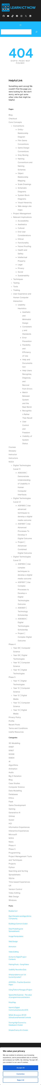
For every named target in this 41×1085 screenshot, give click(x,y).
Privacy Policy (15, 717)
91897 (11, 747)
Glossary (12, 451)
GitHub (12, 816)
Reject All (20, 1080)
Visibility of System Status (27, 440)
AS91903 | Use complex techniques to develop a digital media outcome (25, 571)
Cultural (21, 228)
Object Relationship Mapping (23, 177)
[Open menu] (20, 25)
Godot (11, 820)
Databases (13, 794)
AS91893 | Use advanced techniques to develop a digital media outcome (25, 512)
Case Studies (14, 783)
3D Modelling (14, 743)
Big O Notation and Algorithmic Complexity (20, 917)
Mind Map (12, 1002)
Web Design (14, 896)
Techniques (18, 279)
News (11, 842)
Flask (11, 801)
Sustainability (23, 275)
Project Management (22, 213)
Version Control (15, 889)
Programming (14, 853)
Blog (11, 115)
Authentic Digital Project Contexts (17, 958)
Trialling (16, 290)
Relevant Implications (22, 217)
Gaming (12, 809)
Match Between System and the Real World (27, 399)
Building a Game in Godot (18, 924)
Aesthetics (22, 224)
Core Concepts (15, 122)
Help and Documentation (27, 363)
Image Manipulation (16, 936)
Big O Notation (15, 776)
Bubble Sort (13, 911)
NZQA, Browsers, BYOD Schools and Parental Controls (20, 1016)
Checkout (13, 118)
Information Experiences (19, 827)
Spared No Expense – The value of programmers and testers (20, 996)
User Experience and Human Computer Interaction (22, 297)
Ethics (11, 798)
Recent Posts (14, 724)
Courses (12, 447)
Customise (20, 1074)
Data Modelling (15, 791)
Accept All (20, 1068)
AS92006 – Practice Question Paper (20, 983)
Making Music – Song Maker (19, 964)
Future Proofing (24, 246)
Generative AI (14, 812)
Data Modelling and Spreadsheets (16, 930)
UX (10, 885)
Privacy (21, 268)
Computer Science (17, 787)
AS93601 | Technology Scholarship (23, 611)
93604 (11, 758)
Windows (13, 900)
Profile (11, 721)
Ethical (21, 239)
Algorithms (13, 765)
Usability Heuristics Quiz (17, 969)
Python (12, 867)
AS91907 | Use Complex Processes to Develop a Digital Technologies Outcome (24, 593)
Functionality (23, 243)
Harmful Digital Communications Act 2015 (18, 1008)
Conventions (18, 126)
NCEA (11, 462)
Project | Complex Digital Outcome (25, 637)
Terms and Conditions (18, 728)
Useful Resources (16, 732)
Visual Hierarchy (25, 202)
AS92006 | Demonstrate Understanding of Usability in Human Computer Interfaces (24, 484)
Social (20, 272)
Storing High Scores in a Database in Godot (17, 1023)
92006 (11, 754)
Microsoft (13, 834)
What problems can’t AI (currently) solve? (17, 976)
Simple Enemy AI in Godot (18, 1030)
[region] (20, 1066)
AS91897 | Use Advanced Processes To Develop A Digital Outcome (25, 531)
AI (9, 761)
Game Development (17, 805)
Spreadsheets (14, 874)
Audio (11, 772)
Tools (15, 286)
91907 (11, 750)
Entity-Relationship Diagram (23, 133)
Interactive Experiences (19, 831)
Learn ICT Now (23, 7)
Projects (12, 864)
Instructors (13, 458)
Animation (13, 769)
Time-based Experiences (19, 882)
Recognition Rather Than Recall (27, 414)
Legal (20, 264)
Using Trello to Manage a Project (20, 990)
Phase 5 (12, 677)
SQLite (11, 878)
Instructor (13, 454)
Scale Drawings (24, 184)
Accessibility (23, 221)
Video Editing (14, 893)
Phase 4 (12, 644)
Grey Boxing (23, 155)
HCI (10, 823)
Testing (16, 283)
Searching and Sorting (18, 871)
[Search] (36, 32)
